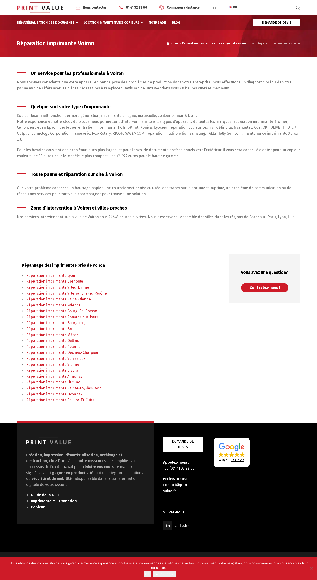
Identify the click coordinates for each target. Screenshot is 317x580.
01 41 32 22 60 (136, 7)
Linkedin (182, 525)
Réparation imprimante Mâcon (52, 335)
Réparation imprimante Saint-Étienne (58, 299)
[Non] (311, 568)
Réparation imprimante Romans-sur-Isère (62, 317)
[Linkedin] (214, 8)
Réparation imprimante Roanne (53, 346)
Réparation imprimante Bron (51, 329)
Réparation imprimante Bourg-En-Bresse (61, 311)
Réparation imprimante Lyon (50, 275)
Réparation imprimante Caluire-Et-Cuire (60, 400)
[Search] (297, 7)
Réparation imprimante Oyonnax (54, 394)
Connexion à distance (183, 7)
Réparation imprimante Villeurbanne (57, 287)
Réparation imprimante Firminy (53, 382)
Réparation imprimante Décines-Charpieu (62, 352)
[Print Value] (40, 7)
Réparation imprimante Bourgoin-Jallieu (60, 323)
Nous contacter (95, 7)
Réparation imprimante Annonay (54, 376)
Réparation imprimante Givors (52, 370)
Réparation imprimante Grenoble (54, 281)
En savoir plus (164, 574)
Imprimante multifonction (54, 501)
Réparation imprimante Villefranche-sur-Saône (66, 293)
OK (147, 574)
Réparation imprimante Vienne (52, 364)
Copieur (38, 507)
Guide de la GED (45, 495)
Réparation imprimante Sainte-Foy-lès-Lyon (63, 388)
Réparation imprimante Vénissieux (55, 358)
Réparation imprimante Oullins (52, 340)
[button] (232, 452)
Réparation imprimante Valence (53, 305)
